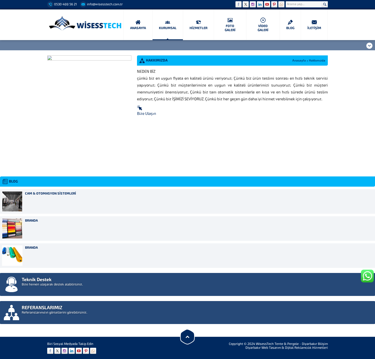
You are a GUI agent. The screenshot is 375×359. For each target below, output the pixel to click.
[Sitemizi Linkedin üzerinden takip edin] (260, 4)
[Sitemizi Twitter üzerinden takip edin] (246, 4)
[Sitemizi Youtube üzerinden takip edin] (267, 4)
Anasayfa (299, 60)
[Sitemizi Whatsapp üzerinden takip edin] (281, 4)
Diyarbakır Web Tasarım (263, 348)
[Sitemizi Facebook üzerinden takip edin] (238, 4)
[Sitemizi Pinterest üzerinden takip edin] (274, 4)
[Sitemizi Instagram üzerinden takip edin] (253, 4)
